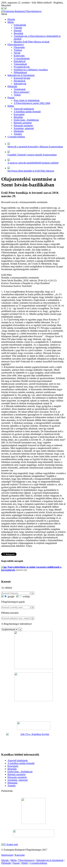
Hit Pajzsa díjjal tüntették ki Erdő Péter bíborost (30, 171)
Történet (18, 50)
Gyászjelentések (22, 58)
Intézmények (20, 83)
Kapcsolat (20, 855)
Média (10, 22)
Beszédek (18, 33)
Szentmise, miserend (24, 128)
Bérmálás (18, 117)
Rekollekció (20, 61)
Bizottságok (19, 80)
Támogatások (20, 64)
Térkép (17, 94)
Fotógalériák (20, 25)
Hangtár (18, 30)
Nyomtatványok (22, 67)
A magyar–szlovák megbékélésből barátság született (32, 162)
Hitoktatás (19, 131)
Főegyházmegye (15, 44)
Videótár (18, 27)
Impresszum (7, 855)
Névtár (17, 53)
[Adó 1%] (33, 741)
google (10, 596)
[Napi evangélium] (33, 725)
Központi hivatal (22, 78)
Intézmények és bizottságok (21, 75)
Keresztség (19, 114)
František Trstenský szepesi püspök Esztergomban (32, 154)
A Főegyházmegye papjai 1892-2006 (32, 103)
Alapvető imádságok (24, 108)
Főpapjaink (19, 47)
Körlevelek (19, 55)
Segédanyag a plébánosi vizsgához (31, 69)
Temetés (18, 134)
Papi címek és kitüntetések (27, 100)
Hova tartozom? (21, 92)
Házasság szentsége (23, 125)
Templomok (20, 89)
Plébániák (12, 86)
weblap (26, 596)
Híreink (11, 19)
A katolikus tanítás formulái (27, 111)
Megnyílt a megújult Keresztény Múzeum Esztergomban (35, 146)
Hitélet (10, 106)
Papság (10, 97)
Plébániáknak (20, 72)
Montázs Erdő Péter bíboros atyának (31, 41)
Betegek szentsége (23, 122)
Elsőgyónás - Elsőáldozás (26, 120)
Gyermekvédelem (16, 136)
